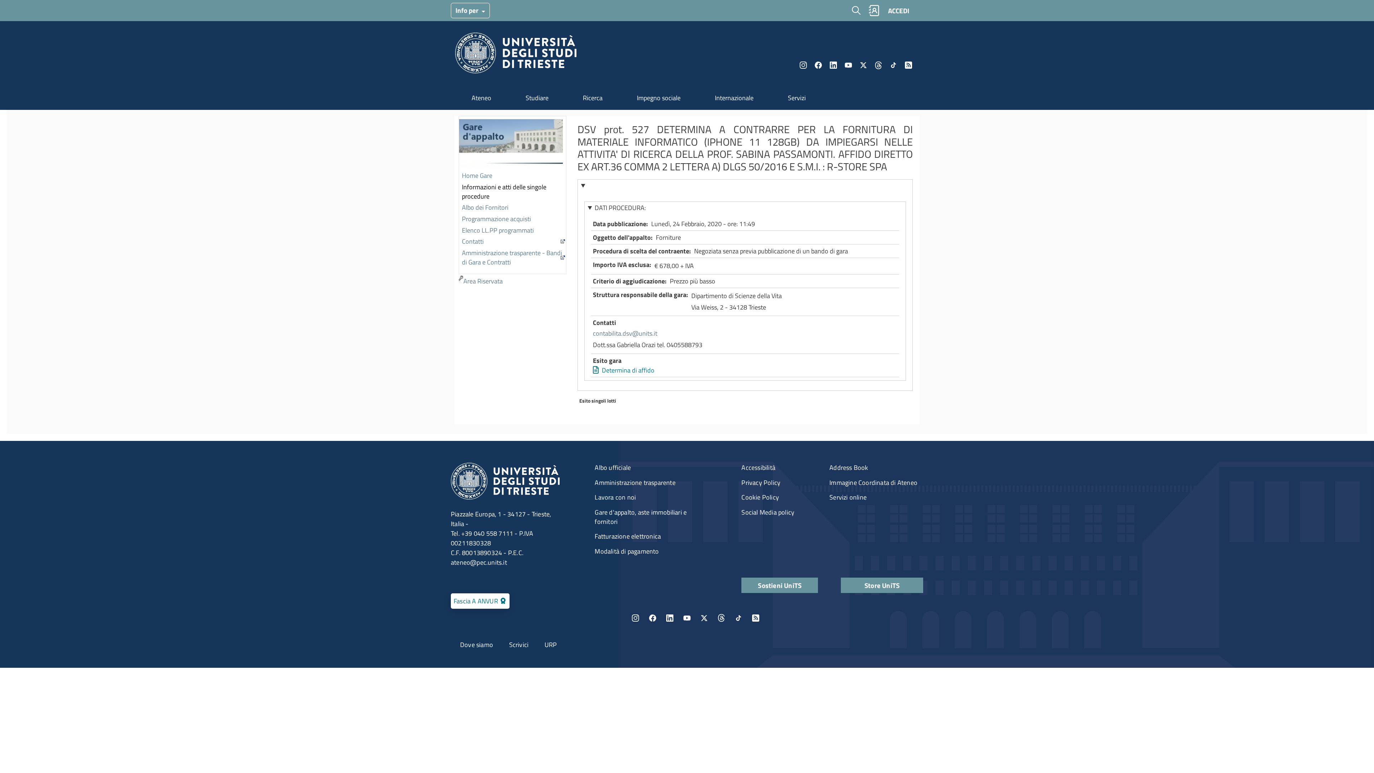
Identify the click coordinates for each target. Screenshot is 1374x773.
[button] (745, 186)
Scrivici (519, 645)
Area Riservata (483, 281)
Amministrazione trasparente (635, 482)
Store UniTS (882, 585)
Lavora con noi (615, 497)
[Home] (515, 55)
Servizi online (848, 497)
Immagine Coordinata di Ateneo (873, 482)
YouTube (848, 65)
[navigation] (512, 201)
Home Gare (477, 175)
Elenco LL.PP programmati (498, 230)
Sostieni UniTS (780, 585)
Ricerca (593, 98)
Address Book (848, 467)
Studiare (537, 98)
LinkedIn (833, 65)
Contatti (473, 241)
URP (551, 645)
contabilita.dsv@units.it (625, 333)
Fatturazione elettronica (628, 536)
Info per (467, 10)
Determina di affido (628, 370)
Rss (908, 65)
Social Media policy (767, 512)
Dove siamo (476, 645)
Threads (878, 65)
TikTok (738, 618)
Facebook (818, 65)
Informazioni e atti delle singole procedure (504, 191)
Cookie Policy (760, 497)
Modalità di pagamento (627, 551)
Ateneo (481, 98)
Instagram (803, 65)
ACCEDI (898, 10)
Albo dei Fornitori (485, 207)
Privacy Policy (760, 482)
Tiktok (893, 65)
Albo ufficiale (613, 467)
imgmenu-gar (511, 143)
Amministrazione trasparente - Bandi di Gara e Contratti (512, 257)
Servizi (797, 98)
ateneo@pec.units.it (479, 562)
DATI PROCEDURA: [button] (620, 208)
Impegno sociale (659, 98)
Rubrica (873, 10)
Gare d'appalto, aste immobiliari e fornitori (641, 516)
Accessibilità (758, 467)
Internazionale (734, 98)
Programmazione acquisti (496, 219)
